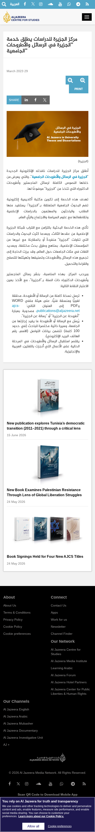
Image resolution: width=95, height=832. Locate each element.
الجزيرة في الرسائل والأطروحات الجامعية (59, 176)
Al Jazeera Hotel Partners (69, 682)
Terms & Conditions (16, 612)
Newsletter (58, 626)
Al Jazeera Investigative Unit (23, 737)
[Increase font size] (82, 81)
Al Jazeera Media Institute (69, 661)
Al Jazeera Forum (63, 675)
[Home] (21, 17)
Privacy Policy (13, 619)
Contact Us (58, 605)
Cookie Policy (12, 626)
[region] (47, 814)
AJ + (6, 744)
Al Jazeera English (16, 709)
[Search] (4, 4)
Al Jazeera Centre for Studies (66, 652)
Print (78, 89)
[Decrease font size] (70, 81)
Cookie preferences (17, 633)
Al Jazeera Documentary (20, 730)
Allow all (33, 826)
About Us (9, 605)
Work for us (59, 619)
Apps (54, 612)
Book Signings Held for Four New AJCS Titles (45, 556)
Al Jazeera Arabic (15, 716)
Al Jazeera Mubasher (18, 723)
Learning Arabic (62, 668)
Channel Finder (61, 633)
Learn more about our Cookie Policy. (41, 816)
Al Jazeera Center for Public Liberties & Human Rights (70, 691)
